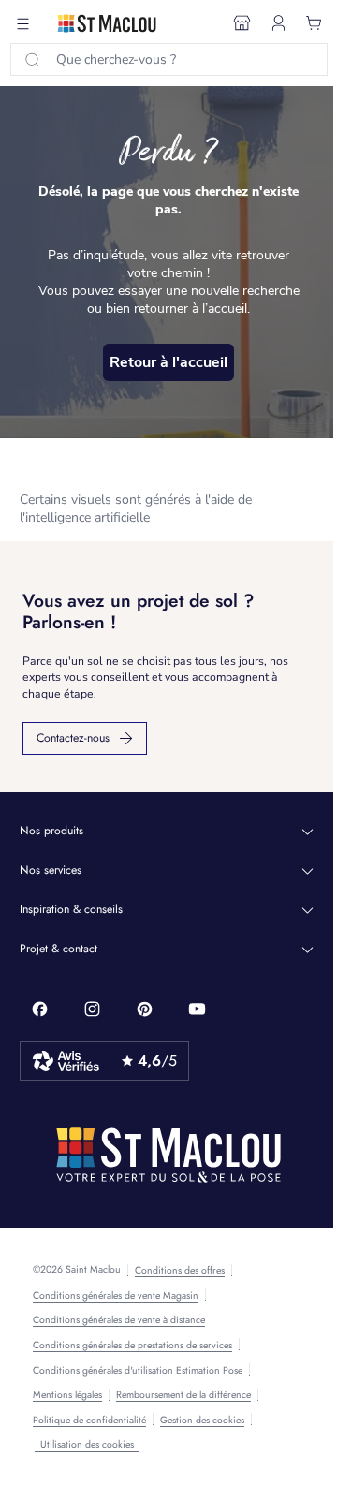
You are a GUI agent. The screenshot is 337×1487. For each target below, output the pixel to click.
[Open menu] (23, 23)
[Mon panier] (314, 23)
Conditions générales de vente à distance (119, 1320)
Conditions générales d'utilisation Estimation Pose (137, 1370)
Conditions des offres (180, 1270)
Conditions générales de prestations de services (132, 1345)
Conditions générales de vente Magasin (115, 1296)
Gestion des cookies (202, 1420)
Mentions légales (67, 1395)
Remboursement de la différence (183, 1395)
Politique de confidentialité (89, 1420)
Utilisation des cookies (87, 1444)
